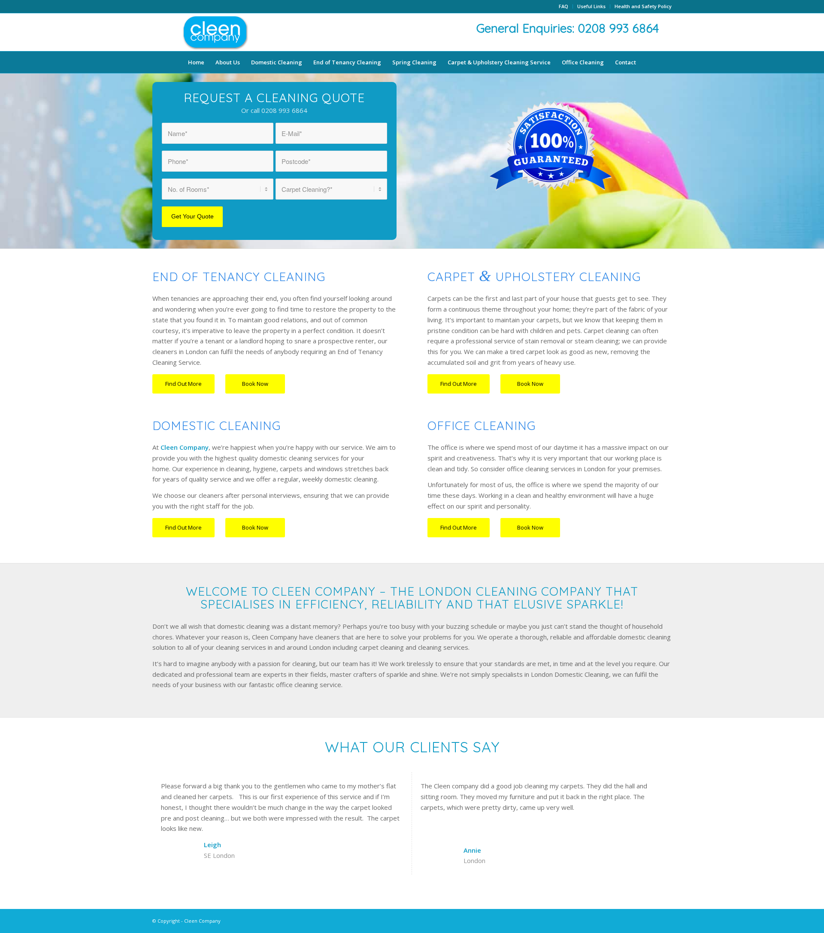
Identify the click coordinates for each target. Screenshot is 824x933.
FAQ (563, 6)
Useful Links (591, 6)
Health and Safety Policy (643, 6)
